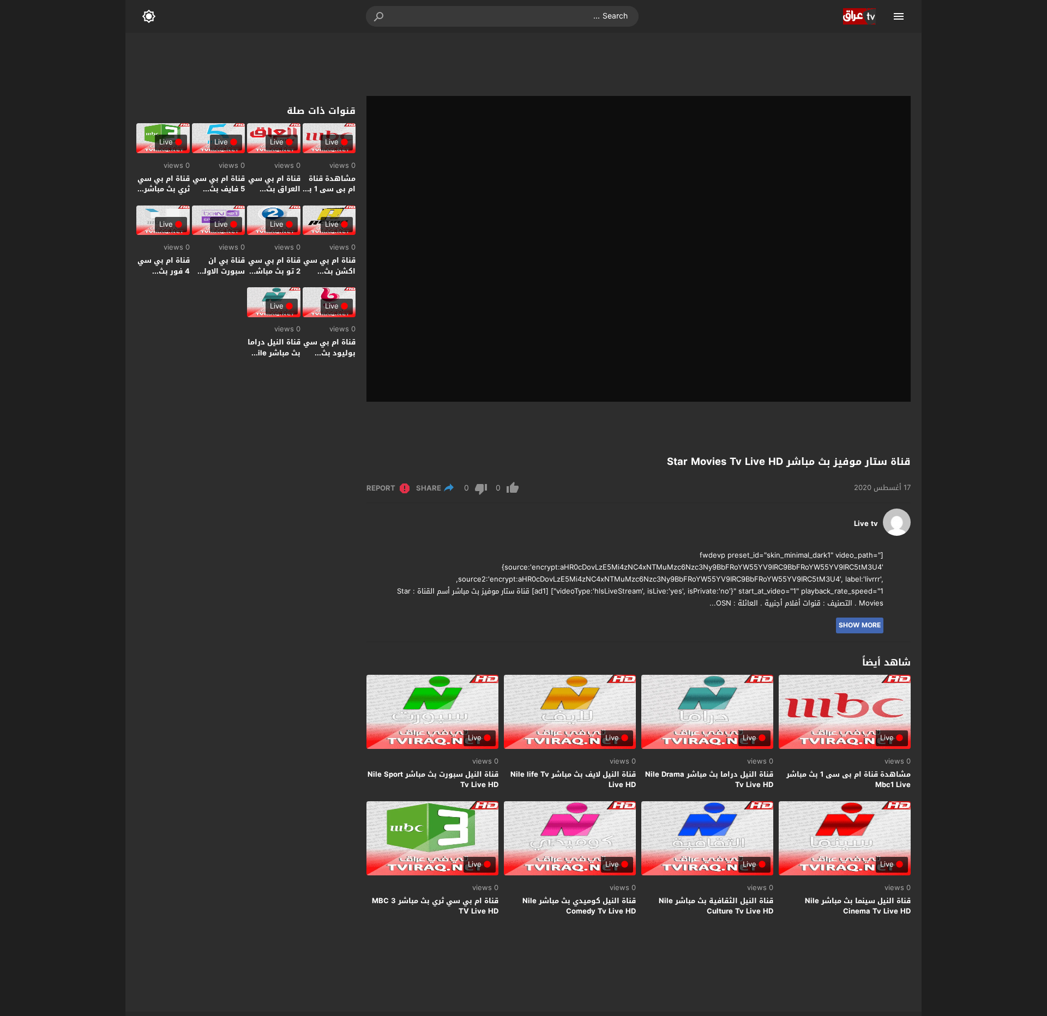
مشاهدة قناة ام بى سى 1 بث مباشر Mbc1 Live (848, 779)
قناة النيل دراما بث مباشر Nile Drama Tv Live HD (709, 779)
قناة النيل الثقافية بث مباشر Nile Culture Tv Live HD (716, 906)
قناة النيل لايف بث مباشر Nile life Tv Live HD (573, 779)
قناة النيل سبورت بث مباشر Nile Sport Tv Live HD (433, 779)
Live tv (866, 523)
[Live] (897, 533)
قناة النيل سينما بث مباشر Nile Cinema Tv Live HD (858, 906)
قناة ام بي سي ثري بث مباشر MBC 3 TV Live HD (435, 906)
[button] (379, 16)
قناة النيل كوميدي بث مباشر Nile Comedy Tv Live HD (579, 906)
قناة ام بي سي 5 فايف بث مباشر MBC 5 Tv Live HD (218, 194)
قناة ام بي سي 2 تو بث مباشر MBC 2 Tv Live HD (274, 276)
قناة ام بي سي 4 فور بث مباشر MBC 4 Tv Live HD (163, 276)
